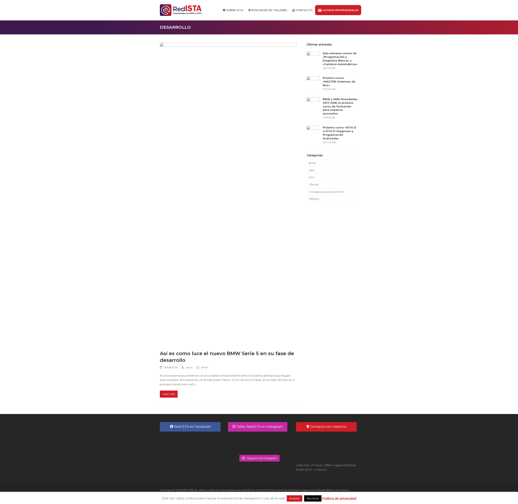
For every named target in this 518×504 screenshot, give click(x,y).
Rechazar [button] (313, 498)
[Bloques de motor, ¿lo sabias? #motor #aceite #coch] (274, 442)
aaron (189, 367)
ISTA (311, 177)
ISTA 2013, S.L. (190, 489)
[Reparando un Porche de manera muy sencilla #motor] (243, 442)
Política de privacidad (339, 498)
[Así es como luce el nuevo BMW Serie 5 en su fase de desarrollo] (228, 194)
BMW (204, 367)
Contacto (320, 469)
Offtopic (314, 198)
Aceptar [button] (294, 498)
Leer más (169, 394)
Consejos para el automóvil (326, 191)
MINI (311, 170)
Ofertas (314, 184)
